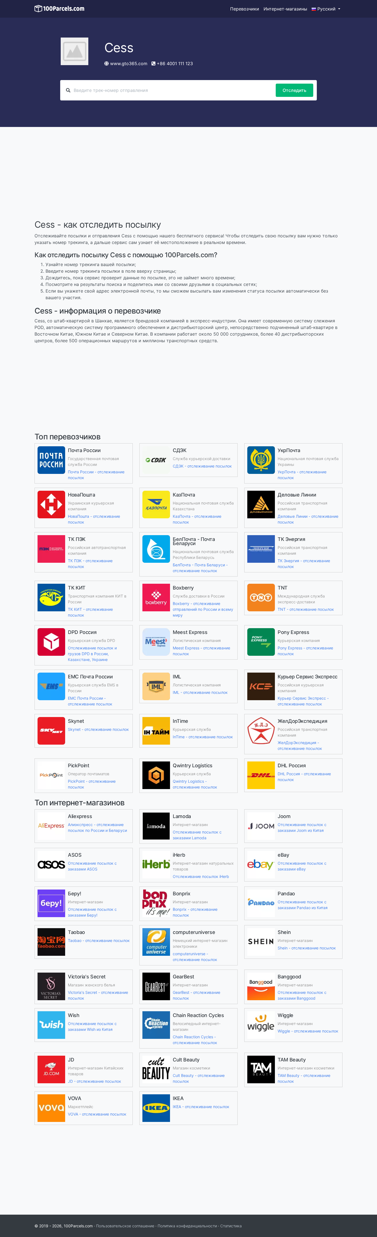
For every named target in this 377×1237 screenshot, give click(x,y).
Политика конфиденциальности (187, 1225)
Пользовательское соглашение (125, 1225)
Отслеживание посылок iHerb (201, 876)
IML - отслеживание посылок (200, 692)
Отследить (294, 90)
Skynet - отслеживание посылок (98, 729)
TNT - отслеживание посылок (306, 609)
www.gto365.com (128, 63)
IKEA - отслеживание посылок (201, 1106)
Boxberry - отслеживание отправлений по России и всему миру (203, 609)
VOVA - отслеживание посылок (97, 1114)
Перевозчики (244, 9)
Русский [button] (326, 9)
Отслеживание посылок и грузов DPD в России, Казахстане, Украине (92, 654)
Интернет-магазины (285, 9)
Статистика (231, 1225)
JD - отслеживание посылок (94, 1081)
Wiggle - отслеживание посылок (308, 1031)
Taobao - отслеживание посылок (99, 940)
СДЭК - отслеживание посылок (202, 466)
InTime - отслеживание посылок (203, 736)
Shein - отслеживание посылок (307, 948)
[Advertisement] (188, 174)
